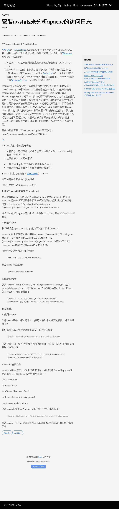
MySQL (58, 5)
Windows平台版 (19, 80)
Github (97, 5)
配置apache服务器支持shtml (96, 68)
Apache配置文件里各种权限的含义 (98, 65)
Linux (50, 5)
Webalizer (67, 53)
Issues (40, 457)
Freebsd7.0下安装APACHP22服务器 (99, 89)
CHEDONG (32, 173)
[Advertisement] (99, 117)
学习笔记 (9, 5)
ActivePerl (48, 73)
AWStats (6, 49)
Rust (75, 5)
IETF (104, 5)
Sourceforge (20, 49)
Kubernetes (86, 5)
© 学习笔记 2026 (12, 505)
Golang (67, 5)
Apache (7, 433)
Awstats (17, 433)
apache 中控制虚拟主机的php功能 (98, 72)
